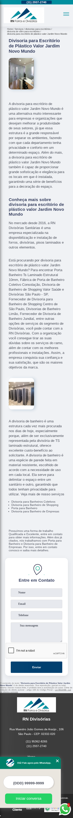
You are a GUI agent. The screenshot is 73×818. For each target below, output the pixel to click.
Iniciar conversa (28, 799)
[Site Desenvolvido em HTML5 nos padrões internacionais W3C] (33, 808)
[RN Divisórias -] (24, 22)
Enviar (36, 667)
